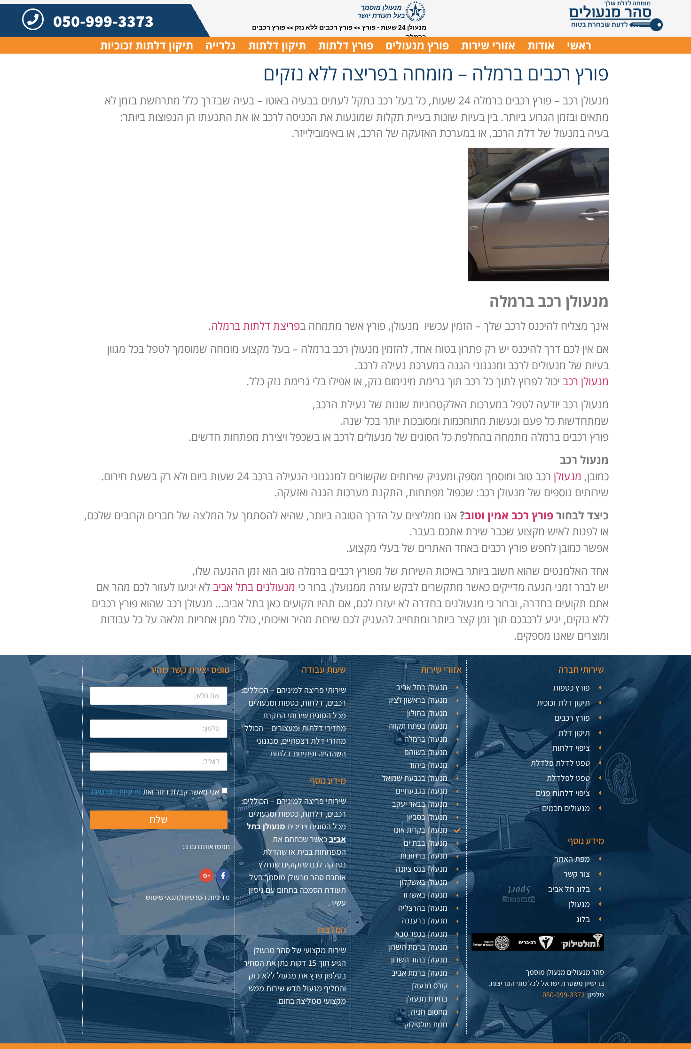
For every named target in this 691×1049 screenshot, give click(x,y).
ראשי (579, 45)
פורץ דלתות (345, 45)
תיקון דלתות (277, 45)
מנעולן (567, 476)
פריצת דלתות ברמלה (255, 325)
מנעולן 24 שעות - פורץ (394, 27)
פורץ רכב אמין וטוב (509, 515)
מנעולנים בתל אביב (254, 586)
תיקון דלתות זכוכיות (146, 45)
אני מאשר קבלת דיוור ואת (155, 791)
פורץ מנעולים (417, 45)
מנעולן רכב (586, 381)
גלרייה (220, 45)
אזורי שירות (488, 45)
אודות (541, 45)
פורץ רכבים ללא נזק (324, 27)
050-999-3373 (103, 21)
